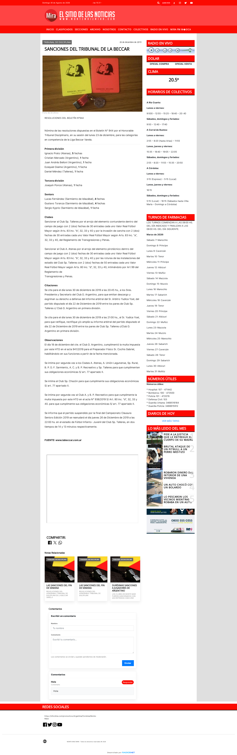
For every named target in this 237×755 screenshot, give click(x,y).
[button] (158, 2)
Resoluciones (123, 35)
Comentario (55, 635)
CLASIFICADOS (64, 29)
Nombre (54, 623)
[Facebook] (174, 2)
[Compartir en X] (55, 543)
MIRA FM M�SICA (180, 29)
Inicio (50, 29)
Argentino (94, 35)
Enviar (128, 663)
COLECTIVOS (141, 29)
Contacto (124, 29)
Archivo (95, 29)
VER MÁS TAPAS (170, 421)
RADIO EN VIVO (159, 29)
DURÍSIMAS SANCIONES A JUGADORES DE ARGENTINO (124, 588)
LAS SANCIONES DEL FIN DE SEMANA (59, 586)
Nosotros (109, 29)
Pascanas (143, 35)
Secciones (81, 29)
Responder (128, 682)
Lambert (108, 35)
